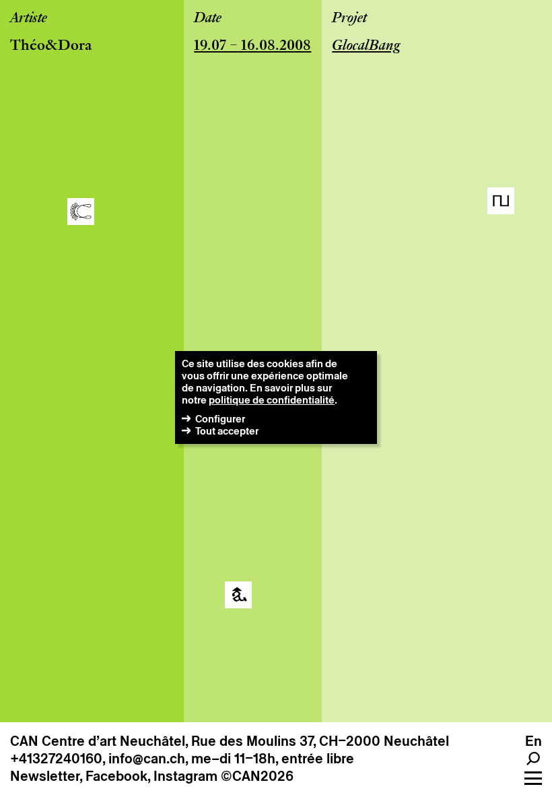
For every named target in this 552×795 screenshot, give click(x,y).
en (533, 741)
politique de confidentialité (272, 400)
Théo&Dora (51, 46)
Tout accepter (226, 431)
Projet (349, 19)
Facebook (116, 776)
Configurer (220, 419)
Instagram (185, 776)
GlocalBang (366, 46)
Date (207, 19)
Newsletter (44, 776)
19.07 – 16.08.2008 (252, 46)
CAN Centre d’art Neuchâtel (97, 741)
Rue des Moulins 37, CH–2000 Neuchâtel (320, 741)
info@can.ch (146, 758)
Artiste (28, 19)
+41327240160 (56, 758)
